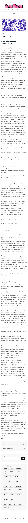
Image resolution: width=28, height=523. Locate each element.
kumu (2, 438)
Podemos (6, 491)
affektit (5, 466)
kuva (5, 481)
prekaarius (13, 491)
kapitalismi (16, 476)
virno (20, 504)
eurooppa (18, 471)
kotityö (19, 479)
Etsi (4, 456)
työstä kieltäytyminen (8, 502)
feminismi (6, 473)
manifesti (17, 484)
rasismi (11, 494)
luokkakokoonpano (8, 484)
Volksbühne (6, 507)
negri (5, 489)
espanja (11, 471)
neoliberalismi (12, 489)
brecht (5, 468)
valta (10, 504)
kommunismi (12, 479)
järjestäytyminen (7, 476)
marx (11, 486)
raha (19, 491)
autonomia (19, 466)
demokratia (18, 468)
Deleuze (11, 468)
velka (15, 504)
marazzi (5, 486)
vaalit (5, 504)
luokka (16, 481)
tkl (16, 497)
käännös (10, 481)
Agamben (11, 466)
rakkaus (5, 494)
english (5, 471)
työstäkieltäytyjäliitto (8, 499)
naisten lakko (18, 486)
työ (20, 497)
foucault (12, 473)
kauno (5, 479)
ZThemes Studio (20, 518)
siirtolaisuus (18, 494)
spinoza (5, 497)
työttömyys (18, 502)
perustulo (20, 489)
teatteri (11, 497)
